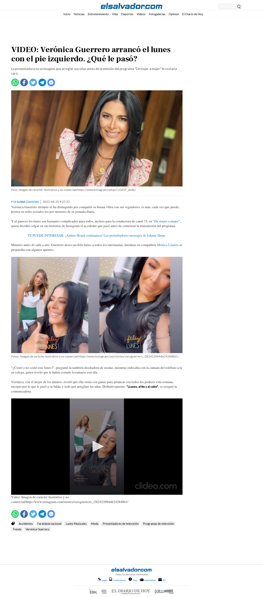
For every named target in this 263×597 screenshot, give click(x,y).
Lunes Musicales (76, 523)
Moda (94, 523)
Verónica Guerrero (37, 529)
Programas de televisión (158, 523)
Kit (164, 580)
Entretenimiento (98, 14)
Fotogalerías (157, 14)
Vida (115, 14)
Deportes (127, 14)
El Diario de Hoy (192, 14)
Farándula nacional (49, 523)
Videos (141, 14)
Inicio (66, 14)
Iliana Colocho (28, 201)
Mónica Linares (168, 245)
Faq (135, 580)
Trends (17, 529)
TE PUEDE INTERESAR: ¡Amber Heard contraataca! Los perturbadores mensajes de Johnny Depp (97, 235)
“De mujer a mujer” (166, 221)
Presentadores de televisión (121, 523)
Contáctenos (119, 580)
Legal (104, 580)
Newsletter (150, 580)
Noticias (79, 14)
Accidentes (26, 523)
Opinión (174, 14)
